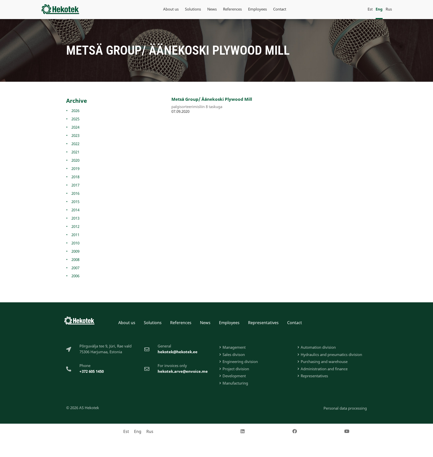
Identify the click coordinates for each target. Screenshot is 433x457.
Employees (229, 322)
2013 (75, 218)
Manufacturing (235, 383)
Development (234, 375)
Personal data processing (345, 408)
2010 (75, 242)
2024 (75, 127)
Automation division (318, 347)
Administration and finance (324, 368)
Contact (294, 322)
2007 (75, 267)
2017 (75, 185)
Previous (180, 125)
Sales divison (234, 354)
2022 (75, 143)
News (205, 322)
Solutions (153, 322)
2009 (75, 251)
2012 (75, 226)
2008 (75, 259)
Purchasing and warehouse (324, 361)
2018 (75, 176)
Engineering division (240, 361)
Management (234, 347)
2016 (75, 193)
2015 (75, 201)
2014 (75, 209)
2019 (75, 168)
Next (194, 125)
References (180, 322)
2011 (75, 234)
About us (126, 322)
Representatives (263, 322)
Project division (236, 368)
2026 (75, 110)
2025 (75, 118)
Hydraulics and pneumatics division (331, 354)
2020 (75, 160)
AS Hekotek (89, 407)
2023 (75, 135)
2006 (75, 275)
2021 (75, 151)
